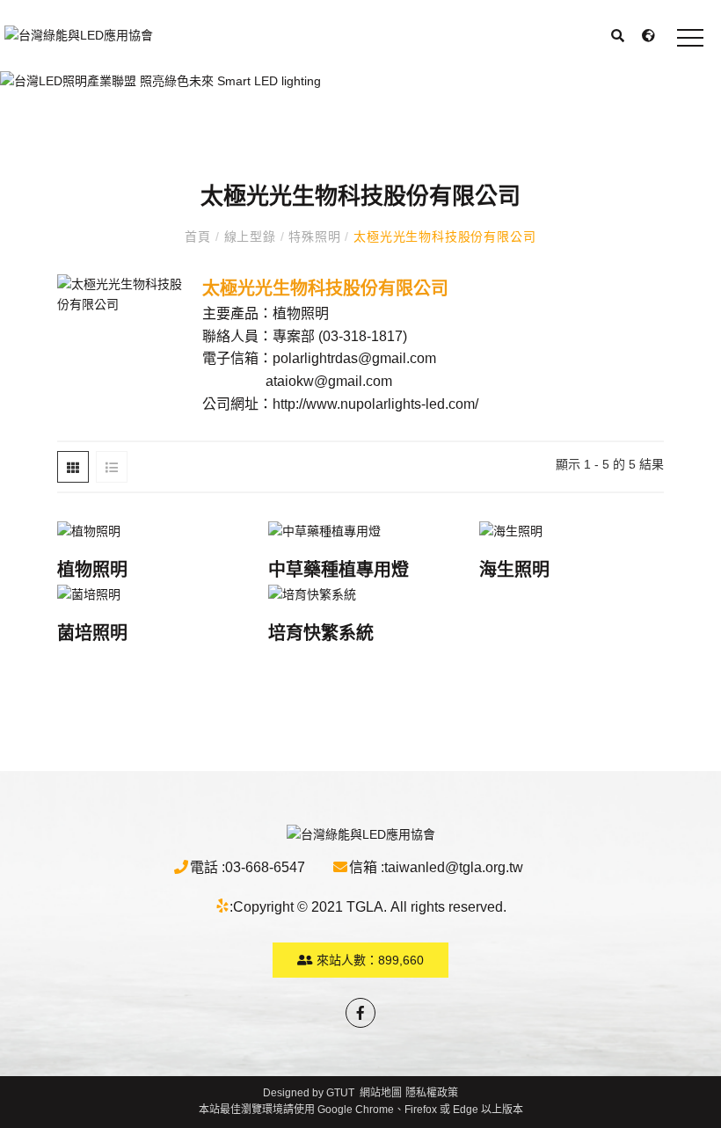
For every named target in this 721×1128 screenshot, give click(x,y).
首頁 (200, 236)
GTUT (340, 1093)
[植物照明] (149, 530)
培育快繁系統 (321, 633)
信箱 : (366, 867)
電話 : (207, 867)
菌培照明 (92, 633)
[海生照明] (571, 530)
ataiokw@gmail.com (329, 381)
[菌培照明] (149, 594)
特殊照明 (314, 236)
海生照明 (514, 569)
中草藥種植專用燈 (338, 569)
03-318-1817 (363, 336)
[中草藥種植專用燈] (360, 530)
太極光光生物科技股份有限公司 (442, 236)
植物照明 (92, 569)
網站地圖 (381, 1093)
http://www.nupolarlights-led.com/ (375, 404)
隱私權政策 (431, 1093)
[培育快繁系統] (360, 594)
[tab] (73, 467)
